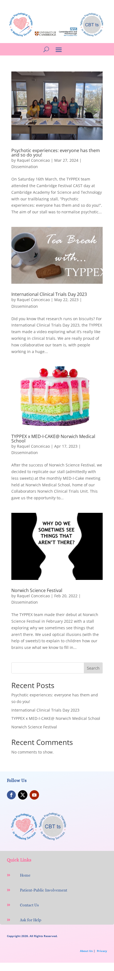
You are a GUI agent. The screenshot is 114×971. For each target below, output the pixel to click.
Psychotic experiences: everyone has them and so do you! (55, 152)
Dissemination (24, 166)
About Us (86, 951)
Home (25, 875)
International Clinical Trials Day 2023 (49, 294)
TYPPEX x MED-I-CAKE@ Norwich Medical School (53, 438)
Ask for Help (30, 920)
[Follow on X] (22, 795)
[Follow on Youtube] (34, 795)
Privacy (102, 951)
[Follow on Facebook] (11, 794)
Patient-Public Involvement (43, 890)
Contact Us (29, 905)
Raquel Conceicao (33, 160)
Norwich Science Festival (36, 590)
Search (93, 668)
